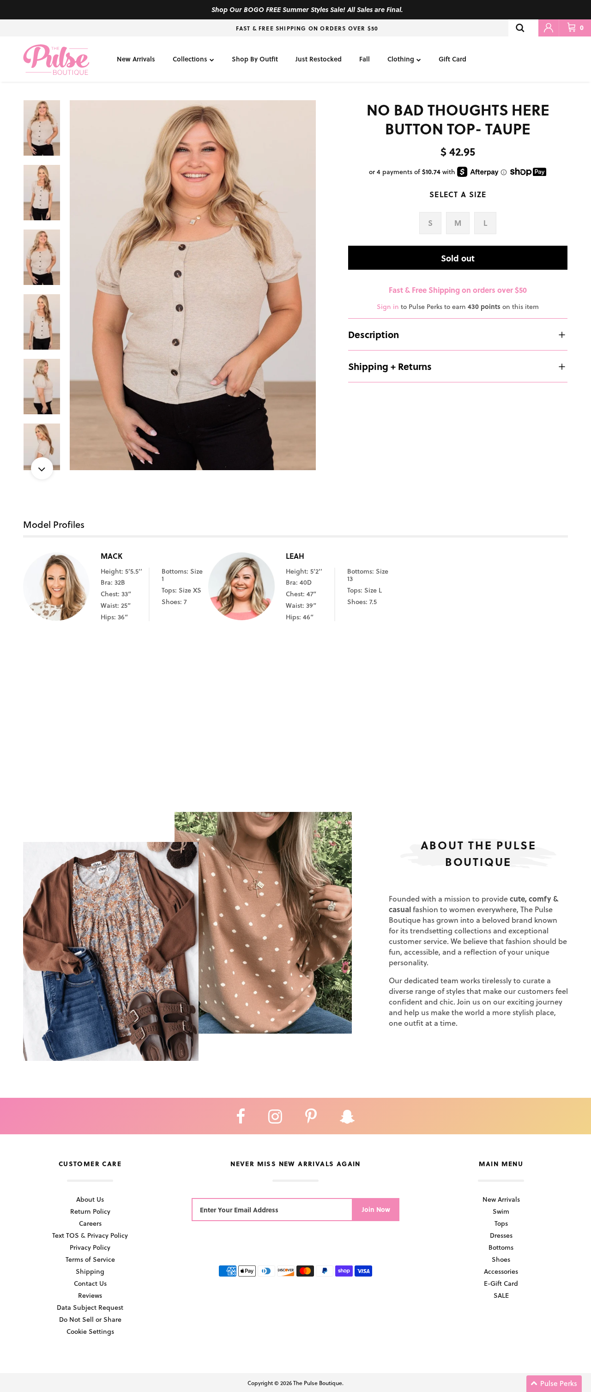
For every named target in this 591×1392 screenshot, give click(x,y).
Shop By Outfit (255, 59)
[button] (554, 1383)
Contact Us (90, 1283)
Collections (190, 59)
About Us (90, 1199)
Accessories (501, 1271)
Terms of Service (90, 1259)
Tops (501, 1223)
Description (373, 334)
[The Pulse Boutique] (56, 59)
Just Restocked (319, 59)
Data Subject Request (90, 1307)
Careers (90, 1223)
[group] (193, 285)
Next (42, 468)
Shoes (501, 1259)
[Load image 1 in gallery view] (193, 285)
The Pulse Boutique (317, 1383)
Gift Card (452, 59)
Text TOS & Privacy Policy (90, 1235)
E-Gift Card (501, 1283)
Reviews (90, 1295)
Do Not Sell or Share (90, 1319)
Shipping (90, 1271)
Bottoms (500, 1247)
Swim (501, 1211)
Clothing (400, 59)
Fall (364, 59)
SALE (501, 1295)
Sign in (388, 306)
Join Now (376, 1209)
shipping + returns (390, 366)
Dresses (501, 1235)
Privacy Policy (90, 1247)
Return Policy (90, 1211)
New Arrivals (136, 59)
